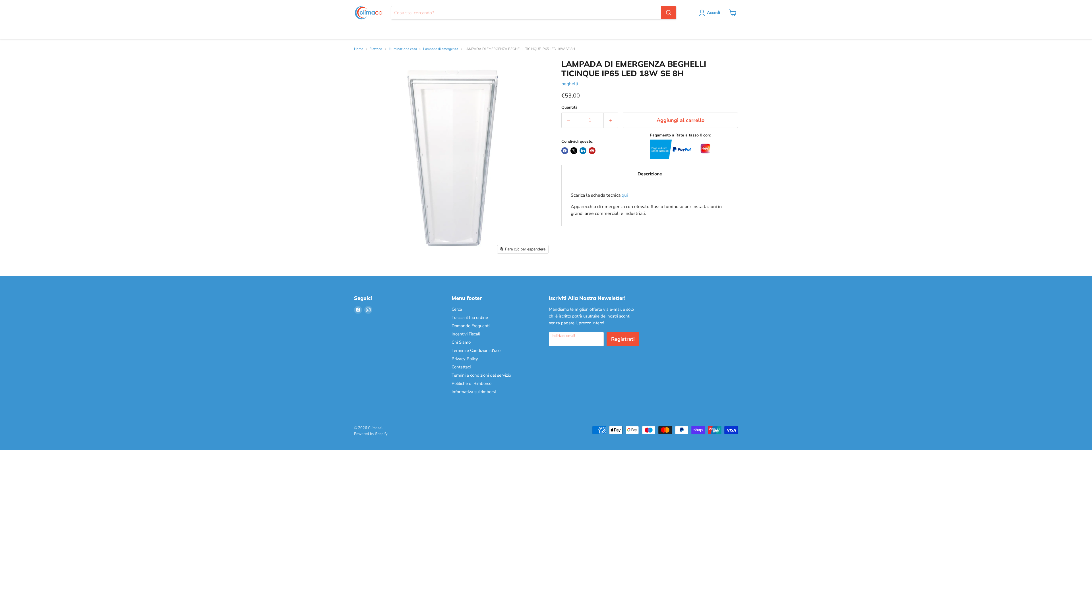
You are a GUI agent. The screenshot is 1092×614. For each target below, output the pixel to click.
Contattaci (461, 367)
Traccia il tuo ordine (470, 317)
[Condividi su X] (573, 150)
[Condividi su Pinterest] (592, 150)
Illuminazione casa (402, 49)
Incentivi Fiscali (466, 334)
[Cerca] (668, 12)
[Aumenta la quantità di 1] (611, 120)
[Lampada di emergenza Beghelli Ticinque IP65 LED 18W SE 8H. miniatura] (364, 273)
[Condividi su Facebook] (564, 150)
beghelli (569, 84)
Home (358, 49)
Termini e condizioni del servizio (481, 375)
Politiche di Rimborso (471, 383)
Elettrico (375, 49)
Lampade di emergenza (440, 49)
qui (625, 195)
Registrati (623, 339)
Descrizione (650, 174)
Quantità (569, 107)
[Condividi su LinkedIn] (583, 150)
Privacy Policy (465, 359)
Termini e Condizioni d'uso (476, 350)
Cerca (457, 309)
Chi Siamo (461, 342)
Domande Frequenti (470, 326)
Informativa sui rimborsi (474, 392)
